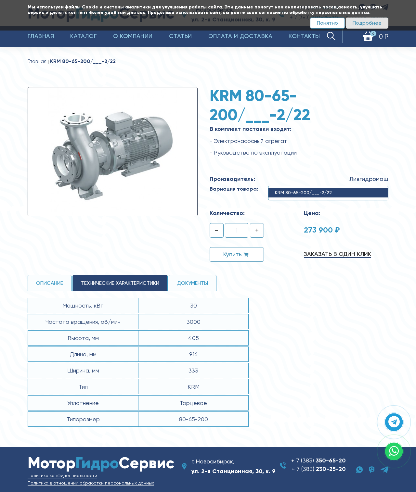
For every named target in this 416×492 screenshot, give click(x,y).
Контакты (304, 35)
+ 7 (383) (318, 460)
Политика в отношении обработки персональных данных (91, 483)
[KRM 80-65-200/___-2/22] (113, 151)
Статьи (180, 35)
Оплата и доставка (240, 35)
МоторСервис (101, 463)
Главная (41, 35)
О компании (133, 35)
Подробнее (367, 23)
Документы (192, 283)
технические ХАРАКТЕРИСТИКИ (120, 283)
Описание (49, 283)
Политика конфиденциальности (62, 475)
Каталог (83, 35)
